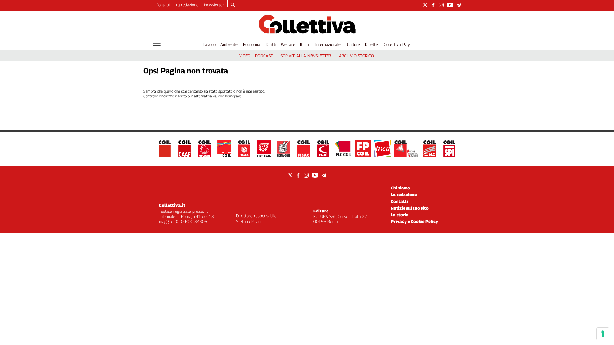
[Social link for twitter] (425, 5)
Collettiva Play (397, 44)
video (244, 55)
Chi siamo (400, 187)
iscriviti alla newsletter (305, 55)
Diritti (271, 44)
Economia (251, 44)
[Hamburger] (157, 44)
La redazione (187, 4)
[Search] (233, 5)
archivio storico (356, 55)
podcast (263, 55)
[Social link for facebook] (433, 5)
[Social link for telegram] (458, 5)
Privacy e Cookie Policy (414, 221)
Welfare (288, 44)
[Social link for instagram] (441, 5)
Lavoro (209, 44)
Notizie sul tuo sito (410, 208)
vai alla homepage (227, 96)
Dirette (371, 44)
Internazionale (328, 44)
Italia (304, 44)
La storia (400, 214)
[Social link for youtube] (450, 5)
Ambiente (229, 44)
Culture (353, 44)
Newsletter (214, 4)
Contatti (163, 4)
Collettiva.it (172, 205)
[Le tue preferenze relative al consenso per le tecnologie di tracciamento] (603, 334)
